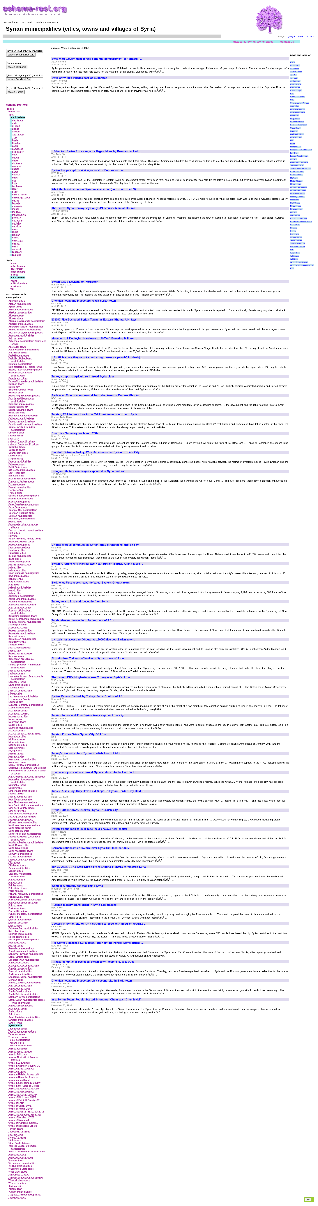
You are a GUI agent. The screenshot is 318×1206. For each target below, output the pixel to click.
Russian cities (16, 945)
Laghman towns (16, 673)
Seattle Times (296, 237)
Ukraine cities (15, 1134)
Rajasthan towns (17, 931)
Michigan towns (16, 739)
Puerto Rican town (18, 911)
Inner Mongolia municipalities (23, 573)
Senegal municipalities (20, 971)
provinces (15, 286)
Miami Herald (295, 184)
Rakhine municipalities (20, 934)
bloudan (16, 143)
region (10, 109)
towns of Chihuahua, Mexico (23, 1088)
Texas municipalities (19, 1040)
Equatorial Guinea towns (21, 481)
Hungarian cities (17, 553)
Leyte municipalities (19, 685)
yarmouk (17, 249)
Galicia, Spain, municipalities (23, 495)
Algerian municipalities (20, 324)
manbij (15, 209)
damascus (17, 149)
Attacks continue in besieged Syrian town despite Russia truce (93, 961)
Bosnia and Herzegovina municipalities (21, 400)
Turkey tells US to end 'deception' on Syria (80, 601)
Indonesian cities (17, 570)
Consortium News (297, 112)
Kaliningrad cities (17, 624)
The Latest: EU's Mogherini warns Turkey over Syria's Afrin (91, 677)
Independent (295, 147)
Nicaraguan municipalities (22, 816)
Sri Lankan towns (17, 1008)
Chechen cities (16, 432)
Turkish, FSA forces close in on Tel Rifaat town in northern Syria (94, 414)
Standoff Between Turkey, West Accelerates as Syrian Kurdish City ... (97, 452)
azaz (14, 137)
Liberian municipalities (20, 690)
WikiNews (294, 259)
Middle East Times (298, 190)
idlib (14, 180)
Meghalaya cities (17, 736)
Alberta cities (15, 318)
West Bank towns (17, 1172)
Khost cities (14, 650)
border (13, 263)
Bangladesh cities (18, 378)
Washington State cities (21, 1169)
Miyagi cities (15, 750)
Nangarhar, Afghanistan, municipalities (21, 781)
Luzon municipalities (19, 707)
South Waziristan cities (20, 1005)
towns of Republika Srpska (22, 1126)
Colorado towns (16, 450)
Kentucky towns (17, 642)
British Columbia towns (20, 410)
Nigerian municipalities (20, 819)
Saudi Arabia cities (18, 962)
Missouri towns (16, 748)
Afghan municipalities (19, 304)
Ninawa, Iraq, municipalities (23, 822)
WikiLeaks (294, 256)
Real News (295, 225)
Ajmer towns (15, 306)
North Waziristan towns (20, 851)
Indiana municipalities (19, 564)
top (308, 1199)
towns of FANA (16, 1103)
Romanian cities (17, 942)
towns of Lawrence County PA (24, 1114)
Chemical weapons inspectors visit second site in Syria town (92, 980)
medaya (16, 212)
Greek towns (15, 521)
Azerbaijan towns (17, 352)
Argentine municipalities (21, 335)
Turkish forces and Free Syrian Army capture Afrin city (88, 715)
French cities (15, 493)
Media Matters (296, 181)
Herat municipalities (19, 547)
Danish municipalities (19, 461)
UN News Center (297, 247)
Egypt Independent (298, 125)
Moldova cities (16, 753)
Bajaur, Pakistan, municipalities (25, 369)
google (291, 36)
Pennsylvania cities (18, 897)
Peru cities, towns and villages (24, 899)
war (12, 289)
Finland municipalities (19, 487)
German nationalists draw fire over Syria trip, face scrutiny (90, 848)
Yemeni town (15, 1189)
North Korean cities (18, 845)
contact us (287, 41)
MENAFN (294, 178)
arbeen (16, 131)
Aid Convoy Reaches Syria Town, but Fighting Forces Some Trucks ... (98, 942)
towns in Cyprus (17, 1071)
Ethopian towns (16, 484)
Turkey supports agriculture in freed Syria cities (83, 376)
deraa (15, 154)
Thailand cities (16, 1043)
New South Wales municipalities (25, 805)
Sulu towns (14, 1014)
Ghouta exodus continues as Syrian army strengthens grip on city (95, 544)
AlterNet (293, 75)
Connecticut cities (18, 453)
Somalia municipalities (20, 985)
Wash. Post (295, 253)
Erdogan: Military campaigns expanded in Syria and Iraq (89, 471)
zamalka (16, 255)
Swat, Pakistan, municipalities (24, 1017)
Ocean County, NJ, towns (22, 859)
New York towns (17, 811)
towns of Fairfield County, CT (23, 1100)
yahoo (301, 36)
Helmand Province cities (21, 541)
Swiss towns (15, 1023)
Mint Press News (297, 193)
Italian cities (14, 593)
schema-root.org (17, 104)
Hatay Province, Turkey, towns (24, 538)
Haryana (12, 536)
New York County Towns (21, 808)
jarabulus (17, 186)
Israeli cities (15, 590)
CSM (292, 100)
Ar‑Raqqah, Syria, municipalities (25, 332)
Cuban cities (15, 455)
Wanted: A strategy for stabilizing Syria (77, 885)
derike (15, 157)
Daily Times (295, 119)
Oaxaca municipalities (20, 856)
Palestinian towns (17, 888)
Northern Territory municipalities (25, 842)
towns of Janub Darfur (20, 1109)
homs (15, 177)
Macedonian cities (18, 710)
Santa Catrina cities (19, 957)
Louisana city (15, 702)
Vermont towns (16, 1160)
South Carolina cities (19, 991)
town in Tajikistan (17, 1054)
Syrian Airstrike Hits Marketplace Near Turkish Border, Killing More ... (97, 563)
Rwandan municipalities (21, 948)
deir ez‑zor (18, 152)
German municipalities (20, 516)
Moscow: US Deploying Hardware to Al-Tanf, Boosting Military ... (94, 338)
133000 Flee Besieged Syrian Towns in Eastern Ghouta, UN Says (94, 319)
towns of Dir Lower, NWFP (22, 1097)
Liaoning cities (16, 687)
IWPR (292, 144)
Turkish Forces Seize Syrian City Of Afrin (79, 734)
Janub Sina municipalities (22, 599)
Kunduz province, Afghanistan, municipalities (24, 666)
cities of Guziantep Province (23, 444)
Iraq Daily (294, 153)
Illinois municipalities (19, 561)
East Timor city (16, 473)
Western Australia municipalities (25, 1177)
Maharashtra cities (18, 716)
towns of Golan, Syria (19, 1106)
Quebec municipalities (20, 919)
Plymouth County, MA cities (23, 902)
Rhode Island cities (18, 937)
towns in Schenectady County (24, 1083)
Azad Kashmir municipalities (23, 349)
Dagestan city (15, 458)
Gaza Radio (295, 128)
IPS (291, 140)
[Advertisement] (82, 119)
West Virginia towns (19, 1180)
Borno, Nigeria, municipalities (24, 395)
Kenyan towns (16, 644)
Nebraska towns (17, 785)
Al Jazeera (295, 65)
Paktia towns (15, 882)
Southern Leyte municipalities (24, 997)
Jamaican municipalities (21, 596)
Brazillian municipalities (21, 404)
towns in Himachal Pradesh (23, 1077)
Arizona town (15, 338)
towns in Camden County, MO (24, 1066)
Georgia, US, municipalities (22, 510)
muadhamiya (19, 215)
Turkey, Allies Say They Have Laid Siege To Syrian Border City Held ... (98, 791)
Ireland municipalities (19, 587)
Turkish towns (15, 1129)
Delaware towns (17, 464)
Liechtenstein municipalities (23, 696)
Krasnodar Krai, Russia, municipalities (21, 660)
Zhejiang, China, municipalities (24, 1194)
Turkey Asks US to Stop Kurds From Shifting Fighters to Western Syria (99, 866)
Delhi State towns (17, 467)
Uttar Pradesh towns (19, 1143)
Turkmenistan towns (19, 1131)
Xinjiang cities (15, 1186)
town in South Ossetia (20, 1051)
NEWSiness (295, 203)
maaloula (17, 206)
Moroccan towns (17, 762)
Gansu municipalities (19, 501)
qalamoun (17, 220)
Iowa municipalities (18, 576)
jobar (14, 189)
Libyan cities (15, 693)
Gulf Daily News (297, 134)
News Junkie (295, 206)
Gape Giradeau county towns (24, 504)
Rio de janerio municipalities (23, 939)
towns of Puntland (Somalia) (23, 1123)
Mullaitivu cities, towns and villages (27, 768)
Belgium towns (16, 384)
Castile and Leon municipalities (25, 424)
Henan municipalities (19, 544)
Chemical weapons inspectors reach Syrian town (84, 300)
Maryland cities (16, 730)
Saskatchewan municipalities (23, 960)
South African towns (19, 988)
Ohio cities (14, 862)
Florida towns (15, 490)
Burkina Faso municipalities (23, 415)
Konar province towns (20, 653)
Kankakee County (18, 627)
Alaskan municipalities (20, 312)
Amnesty (294, 78)
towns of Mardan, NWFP (21, 1117)
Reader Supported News (301, 222)
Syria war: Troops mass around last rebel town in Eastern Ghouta (95, 395)
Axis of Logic (296, 90)
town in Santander (18, 1048)
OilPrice (293, 212)
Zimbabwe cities (17, 1197)
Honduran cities (16, 550)
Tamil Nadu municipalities (22, 1031)
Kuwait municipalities (19, 670)
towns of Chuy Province (21, 1091)
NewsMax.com (296, 209)
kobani (15, 200)
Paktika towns (16, 885)
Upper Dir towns (17, 1137)
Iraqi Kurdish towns (18, 581)
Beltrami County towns (20, 389)
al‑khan (16, 126)
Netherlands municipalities (22, 791)
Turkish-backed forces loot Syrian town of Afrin (83, 620)
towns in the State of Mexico (23, 1086)
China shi (13, 438)
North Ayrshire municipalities (24, 825)
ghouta (15, 169)
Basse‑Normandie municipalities (25, 381)
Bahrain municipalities (20, 364)
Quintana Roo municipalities (23, 928)
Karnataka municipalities (21, 633)
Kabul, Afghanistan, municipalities (26, 619)
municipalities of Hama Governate (26, 776)
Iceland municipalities (19, 556)
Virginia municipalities (20, 1166)
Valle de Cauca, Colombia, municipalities (22, 1147)
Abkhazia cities (16, 301)
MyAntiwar (294, 200)
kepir (14, 192)
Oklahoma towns (17, 865)
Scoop (293, 231)
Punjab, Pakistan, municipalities (25, 914)
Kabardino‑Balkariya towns (22, 616)
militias (14, 274)
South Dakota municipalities (23, 994)
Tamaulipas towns (18, 1028)
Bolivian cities (16, 392)
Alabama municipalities (20, 309)
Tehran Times (296, 240)
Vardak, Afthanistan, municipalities (26, 1151)
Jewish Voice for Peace (300, 169)
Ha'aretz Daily (296, 137)
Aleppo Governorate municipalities (26, 321)
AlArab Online (296, 72)
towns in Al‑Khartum (19, 1063)
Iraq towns (14, 584)
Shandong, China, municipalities (25, 977)
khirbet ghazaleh (21, 197)
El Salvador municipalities (22, 478)
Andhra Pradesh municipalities (24, 329)
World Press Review (299, 262)
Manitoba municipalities (20, 728)
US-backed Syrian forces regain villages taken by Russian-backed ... (96, 151)
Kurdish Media (296, 175)
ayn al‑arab (18, 134)
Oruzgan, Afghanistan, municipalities (20, 875)
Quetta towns (15, 925)
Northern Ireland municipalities (24, 834)
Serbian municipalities (20, 974)
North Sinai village (18, 848)
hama (15, 172)
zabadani (17, 252)
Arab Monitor (295, 84)
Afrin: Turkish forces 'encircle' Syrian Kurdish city (85, 810)
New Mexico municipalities (22, 802)
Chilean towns (16, 435)
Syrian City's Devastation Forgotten (75, 281)
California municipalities (21, 418)
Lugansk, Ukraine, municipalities (25, 705)
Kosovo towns (16, 656)
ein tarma (17, 163)
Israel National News (299, 162)
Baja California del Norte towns (25, 367)
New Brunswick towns (20, 796)
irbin (14, 183)
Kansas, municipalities (20, 630)
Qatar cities (14, 917)
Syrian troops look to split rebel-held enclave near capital (89, 828)
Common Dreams (297, 109)
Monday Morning (297, 197)
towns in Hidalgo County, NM (23, 1074)
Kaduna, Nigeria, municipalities (24, 622)
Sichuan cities (16, 980)
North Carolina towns (19, 828)
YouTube (309, 36)
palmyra (16, 217)
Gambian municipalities (20, 498)
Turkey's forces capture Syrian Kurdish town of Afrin (86, 753)
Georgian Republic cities (21, 513)
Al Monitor (294, 69)
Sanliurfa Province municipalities (25, 954)
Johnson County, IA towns (22, 604)
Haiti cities (14, 533)
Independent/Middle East (301, 150)
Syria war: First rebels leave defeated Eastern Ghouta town (91, 582)
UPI (291, 250)
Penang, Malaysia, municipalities (25, 894)
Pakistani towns (16, 879)
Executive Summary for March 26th (75, 433)
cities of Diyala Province (21, 441)
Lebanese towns (17, 682)
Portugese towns (17, 908)
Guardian (294, 131)
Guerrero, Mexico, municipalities (25, 530)
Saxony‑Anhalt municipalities (23, 965)
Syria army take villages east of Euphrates (79, 77)
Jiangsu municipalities (20, 601)
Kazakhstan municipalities (22, 639)
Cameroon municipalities (21, 421)
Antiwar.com (295, 81)
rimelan (16, 235)
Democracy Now (297, 122)
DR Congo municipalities (21, 470)
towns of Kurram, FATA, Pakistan (26, 1111)
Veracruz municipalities (20, 1157)
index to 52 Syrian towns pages (252, 41)
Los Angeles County (19, 699)
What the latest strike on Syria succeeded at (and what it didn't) (94, 189)
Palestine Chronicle (298, 218)
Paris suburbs (16, 891)
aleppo (15, 129)
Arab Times (295, 87)
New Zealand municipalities (23, 813)
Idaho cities (14, 559)
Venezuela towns (17, 1154)
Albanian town (16, 315)
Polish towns (15, 905)
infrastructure (17, 272)
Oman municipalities (19, 868)
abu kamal (17, 120)
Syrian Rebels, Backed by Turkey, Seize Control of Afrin (88, 696)
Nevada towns (16, 793)
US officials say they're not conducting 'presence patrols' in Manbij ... (97, 357)
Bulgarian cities (16, 412)
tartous (16, 243)
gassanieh (17, 166)
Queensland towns (18, 922)
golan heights (17, 266)
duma (15, 160)
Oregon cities (15, 871)
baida (15, 140)
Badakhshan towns (18, 355)
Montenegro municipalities (22, 759)
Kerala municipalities (19, 647)
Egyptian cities (16, 475)
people (13, 280)
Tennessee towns (17, 1037)
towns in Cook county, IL (21, 1068)
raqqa (15, 232)
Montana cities (16, 756)
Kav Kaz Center (297, 172)
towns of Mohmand (18, 1120)
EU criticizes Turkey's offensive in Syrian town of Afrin (88, 658)
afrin (14, 123)
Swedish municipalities (20, 1020)
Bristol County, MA (18, 407)
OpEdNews (295, 215)
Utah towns (14, 1140)
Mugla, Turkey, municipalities (23, 765)
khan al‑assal (19, 194)
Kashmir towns (16, 636)
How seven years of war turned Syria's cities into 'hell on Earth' (94, 772)
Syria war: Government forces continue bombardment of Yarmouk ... (97, 58)
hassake (16, 174)
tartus (15, 246)
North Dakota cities (18, 831)
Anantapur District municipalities (25, 326)
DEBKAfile (294, 115)
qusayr (16, 229)
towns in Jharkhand (18, 1080)
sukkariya (17, 240)
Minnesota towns (17, 742)
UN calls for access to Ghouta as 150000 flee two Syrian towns (93, 639)
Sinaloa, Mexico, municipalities (24, 982)
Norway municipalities (20, 854)
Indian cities (14, 567)
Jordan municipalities (19, 607)
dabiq (15, 146)
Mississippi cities (17, 745)
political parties (18, 283)
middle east (14, 111)
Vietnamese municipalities (22, 1163)
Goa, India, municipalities (21, 518)
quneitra (16, 226)
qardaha (16, 223)
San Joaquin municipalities (22, 951)
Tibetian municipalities (20, 1045)
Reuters (293, 228)
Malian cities (15, 725)
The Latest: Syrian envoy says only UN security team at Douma (93, 208)
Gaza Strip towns (17, 507)
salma (15, 237)
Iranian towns (15, 579)
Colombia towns (17, 447)
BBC (292, 94)
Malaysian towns (17, 722)
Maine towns (15, 719)
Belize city (14, 387)
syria (11, 114)
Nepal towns (15, 788)
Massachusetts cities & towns (24, 733)
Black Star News (297, 97)
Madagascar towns (18, 713)
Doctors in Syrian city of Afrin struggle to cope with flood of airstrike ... (99, 923)
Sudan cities (15, 1011)
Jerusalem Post (297, 165)
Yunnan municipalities (20, 1192)
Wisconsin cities (17, 1183)
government (16, 269)
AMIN (292, 62)
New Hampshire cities (20, 799)
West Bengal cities (18, 1174)
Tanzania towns (16, 1034)
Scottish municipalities (20, 968)
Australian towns (17, 347)
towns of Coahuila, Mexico (22, 1094)
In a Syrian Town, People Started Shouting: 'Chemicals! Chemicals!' (96, 999)
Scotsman (294, 234)
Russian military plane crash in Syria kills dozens (84, 904)
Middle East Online (298, 187)
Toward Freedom (297, 243)
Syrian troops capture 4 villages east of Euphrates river (88, 170)
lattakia (16, 203)
